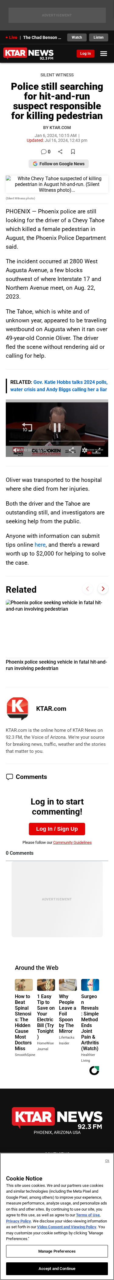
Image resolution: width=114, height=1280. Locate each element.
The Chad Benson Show (43, 37)
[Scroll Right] (103, 589)
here (40, 544)
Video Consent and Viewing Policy (66, 1227)
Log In (85, 53)
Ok (107, 1161)
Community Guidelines (72, 842)
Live (13, 37)
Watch (77, 37)
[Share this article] (60, 152)
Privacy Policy (18, 1221)
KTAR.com (51, 708)
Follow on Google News (62, 163)
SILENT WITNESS (57, 75)
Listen (99, 37)
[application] (57, 428)
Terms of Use (88, 1215)
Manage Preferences (57, 1251)
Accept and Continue (57, 1268)
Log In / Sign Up (57, 829)
